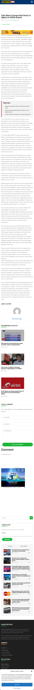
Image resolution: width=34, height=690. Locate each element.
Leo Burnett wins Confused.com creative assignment (18, 114)
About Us (4, 648)
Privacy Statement (17, 688)
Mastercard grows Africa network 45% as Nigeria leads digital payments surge (21, 592)
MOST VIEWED (23, 546)
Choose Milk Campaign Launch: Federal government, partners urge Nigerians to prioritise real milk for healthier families (21, 568)
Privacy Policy (6, 652)
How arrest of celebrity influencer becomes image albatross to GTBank (11, 367)
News (4, 339)
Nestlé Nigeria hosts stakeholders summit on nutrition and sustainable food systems (21, 576)
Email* (4, 533)
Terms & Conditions (7, 655)
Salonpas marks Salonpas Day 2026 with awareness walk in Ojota (21, 583)
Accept (17, 684)
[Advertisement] (13, 502)
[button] (31, 671)
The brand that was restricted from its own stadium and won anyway (20, 550)
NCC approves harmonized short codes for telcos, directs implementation (12, 344)
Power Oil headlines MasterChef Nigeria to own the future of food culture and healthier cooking (21, 601)
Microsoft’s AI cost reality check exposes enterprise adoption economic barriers (20, 559)
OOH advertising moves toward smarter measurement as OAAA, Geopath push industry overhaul (21, 609)
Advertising (5, 650)
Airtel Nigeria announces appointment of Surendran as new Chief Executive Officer (12, 392)
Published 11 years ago (6, 20)
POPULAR (10, 546)
